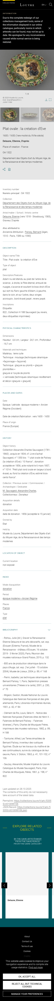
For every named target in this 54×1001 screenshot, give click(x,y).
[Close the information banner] (49, 28)
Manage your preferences (27, 994)
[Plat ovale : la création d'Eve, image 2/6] (30, 115)
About (27, 936)
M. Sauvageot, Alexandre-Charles (19, 490)
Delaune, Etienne (11, 141)
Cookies (27, 951)
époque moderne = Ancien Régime (20, 598)
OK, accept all (27, 976)
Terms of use (27, 946)
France (6, 608)
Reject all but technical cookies (27, 985)
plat (5, 617)
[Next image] (49, 114)
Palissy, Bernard (33, 232)
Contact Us (27, 941)
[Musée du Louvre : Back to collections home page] (27, 5)
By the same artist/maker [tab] (27, 839)
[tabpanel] (27, 885)
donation (7, 588)
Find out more (36, 967)
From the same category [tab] (28, 844)
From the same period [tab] (27, 841)
